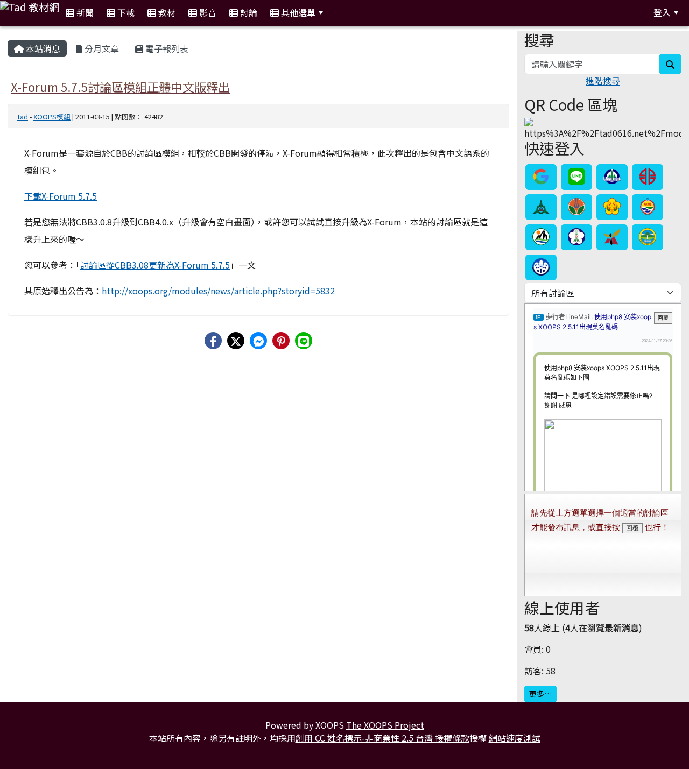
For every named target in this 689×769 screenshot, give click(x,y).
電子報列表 (165, 48)
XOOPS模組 (52, 116)
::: (342, 13)
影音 (206, 12)
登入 (662, 12)
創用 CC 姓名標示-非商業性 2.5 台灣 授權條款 (382, 737)
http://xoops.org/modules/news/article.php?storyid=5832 (218, 290)
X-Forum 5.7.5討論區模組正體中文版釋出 (120, 86)
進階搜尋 (603, 80)
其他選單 (297, 12)
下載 (125, 12)
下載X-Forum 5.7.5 (60, 195)
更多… (540, 693)
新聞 (84, 12)
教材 (165, 12)
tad (22, 116)
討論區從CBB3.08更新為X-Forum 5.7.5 (155, 264)
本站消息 (42, 48)
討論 (247, 12)
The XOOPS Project (385, 724)
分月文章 (100, 48)
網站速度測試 (514, 737)
